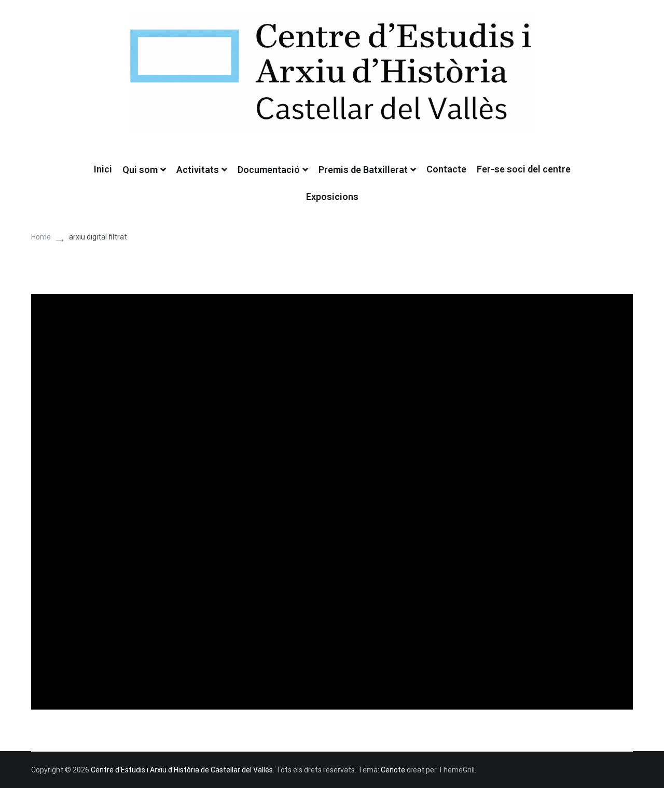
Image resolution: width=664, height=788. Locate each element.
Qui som (140, 169)
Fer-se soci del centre (524, 169)
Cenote (393, 770)
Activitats (197, 169)
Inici (103, 169)
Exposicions (332, 196)
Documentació (269, 169)
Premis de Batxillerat (363, 169)
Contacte (446, 169)
